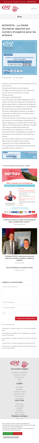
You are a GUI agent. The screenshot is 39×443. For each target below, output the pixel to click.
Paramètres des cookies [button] (11, 437)
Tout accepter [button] (8, 433)
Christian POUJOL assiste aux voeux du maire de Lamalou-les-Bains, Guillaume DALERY (19, 258)
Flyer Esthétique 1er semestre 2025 (19, 267)
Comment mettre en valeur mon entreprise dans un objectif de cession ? (19, 221)
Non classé (19, 78)
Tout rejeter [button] (17, 433)
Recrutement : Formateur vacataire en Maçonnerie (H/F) (18, 343)
